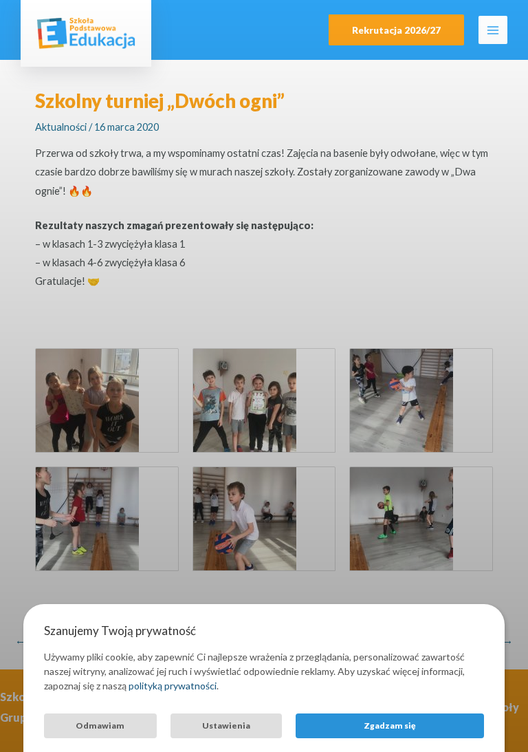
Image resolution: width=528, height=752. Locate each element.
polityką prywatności (173, 685)
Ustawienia (226, 725)
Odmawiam (100, 725)
